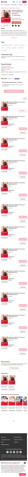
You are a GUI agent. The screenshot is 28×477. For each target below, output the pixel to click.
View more (13, 37)
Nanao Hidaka (18, 18)
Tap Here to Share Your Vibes (17, 59)
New (2, 4)
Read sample (4, 127)
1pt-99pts (8, 47)
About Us (3, 437)
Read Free (20, 4)
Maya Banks (21, 19)
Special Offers (14, 4)
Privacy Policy (17, 437)
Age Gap (16, 45)
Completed (21, 47)
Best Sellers (7, 4)
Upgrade (14, 47)
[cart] (20, 2)
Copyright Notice (5, 439)
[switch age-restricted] (14, 2)
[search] (17, 2)
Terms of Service (18, 439)
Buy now (23, 132)
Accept (22, 474)
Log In (24, 1)
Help (2, 442)
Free (3, 47)
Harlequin (8, 69)
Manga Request (5, 444)
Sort (24, 98)
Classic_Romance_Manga (7, 45)
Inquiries (16, 442)
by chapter (4, 50)
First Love (22, 45)
